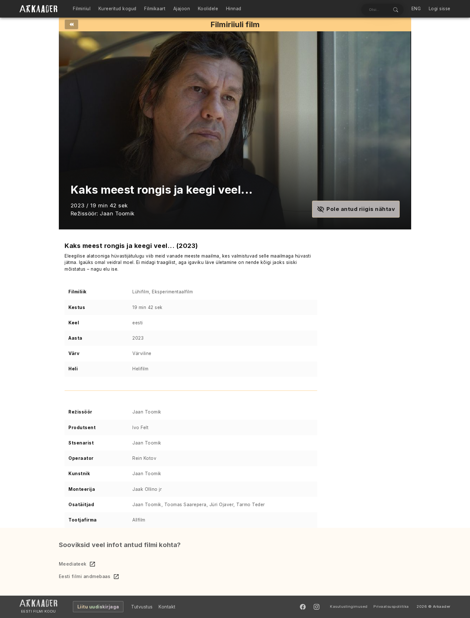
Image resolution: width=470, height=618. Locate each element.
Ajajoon (181, 8)
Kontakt (167, 606)
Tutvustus (142, 606)
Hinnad (233, 8)
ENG (416, 8)
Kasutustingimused (349, 606)
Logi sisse (439, 8)
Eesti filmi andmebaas (85, 576)
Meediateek (73, 564)
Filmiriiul (81, 8)
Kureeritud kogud (117, 8)
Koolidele (208, 8)
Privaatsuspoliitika (391, 606)
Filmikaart (154, 8)
